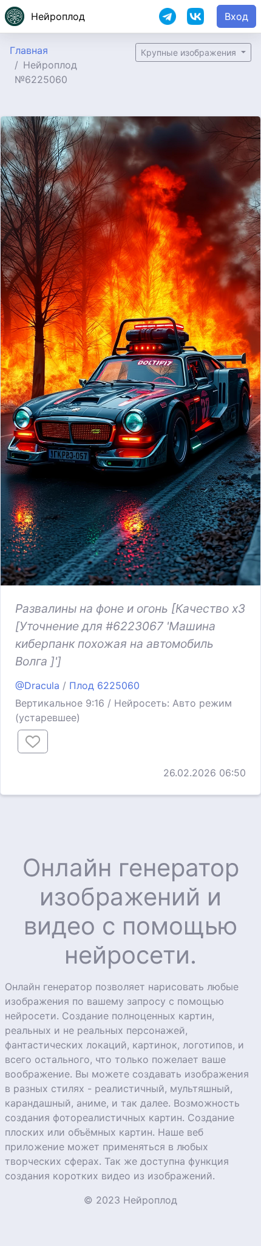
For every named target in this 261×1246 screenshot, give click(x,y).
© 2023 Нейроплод (130, 1200)
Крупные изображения (190, 52)
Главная (29, 50)
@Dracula (37, 685)
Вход (236, 16)
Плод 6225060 (104, 685)
